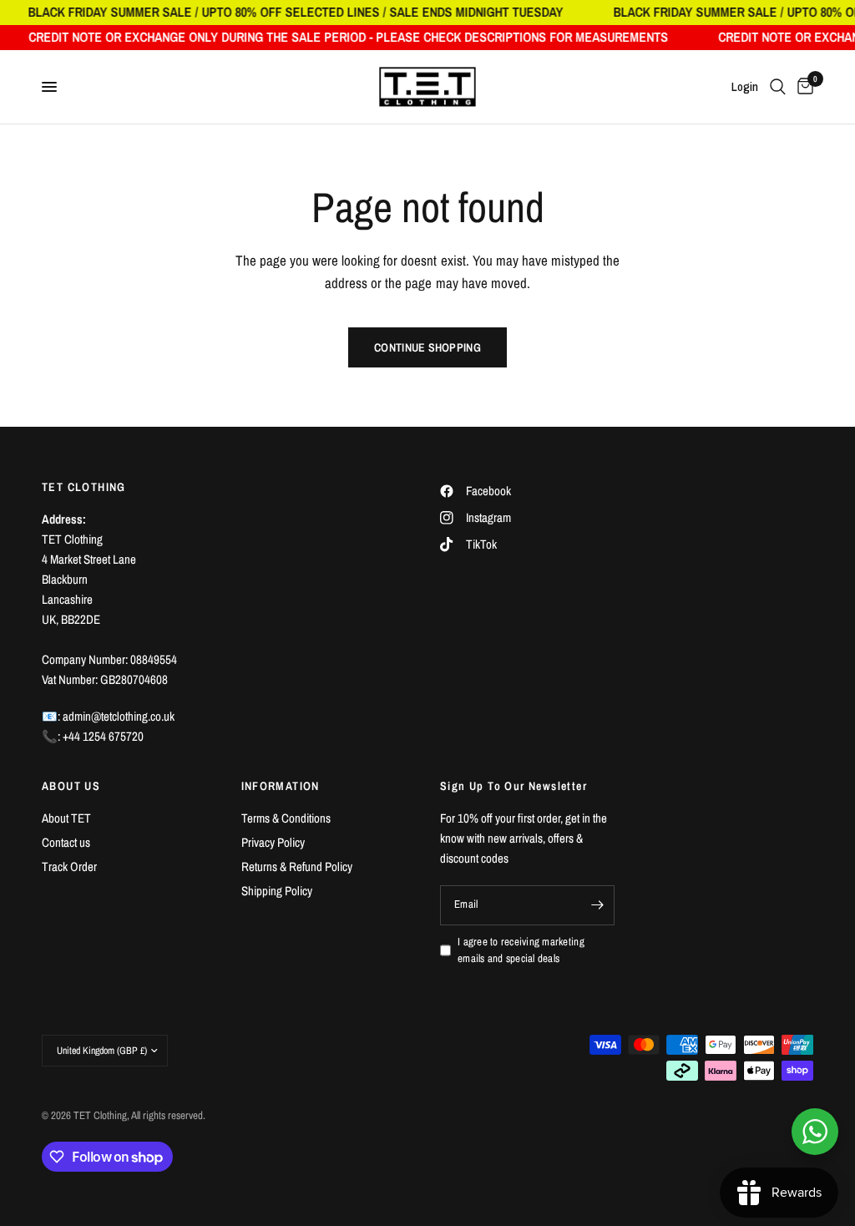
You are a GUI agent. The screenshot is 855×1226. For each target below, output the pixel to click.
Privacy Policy (273, 842)
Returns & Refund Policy (296, 866)
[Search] (778, 87)
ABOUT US (71, 786)
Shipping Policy (276, 890)
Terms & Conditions (286, 818)
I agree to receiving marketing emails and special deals (521, 950)
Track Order (69, 866)
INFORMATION (280, 786)
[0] (802, 87)
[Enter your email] (598, 905)
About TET (66, 818)
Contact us (66, 842)
